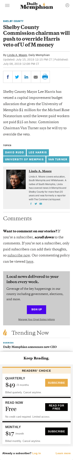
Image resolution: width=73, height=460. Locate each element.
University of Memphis (24, 159)
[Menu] (7, 6)
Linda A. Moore (17, 55)
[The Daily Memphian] (36, 6)
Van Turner (57, 159)
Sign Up (36, 309)
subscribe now (18, 255)
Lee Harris (38, 152)
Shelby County (13, 21)
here (29, 261)
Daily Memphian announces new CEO (30, 347)
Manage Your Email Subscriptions (36, 319)
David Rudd (14, 152)
